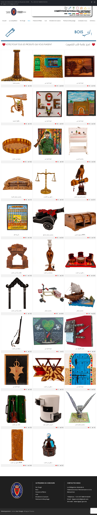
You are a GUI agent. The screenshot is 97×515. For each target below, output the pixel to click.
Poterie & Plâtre (37, 21)
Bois (29, 21)
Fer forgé (22, 21)
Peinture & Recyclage (69, 21)
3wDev (14, 511)
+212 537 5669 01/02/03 (82, 497)
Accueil (4, 21)
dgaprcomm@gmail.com (80, 499)
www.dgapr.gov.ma (80, 501)
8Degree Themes (29, 511)
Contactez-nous (82, 21)
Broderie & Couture (55, 21)
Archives (92, 21)
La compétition (13, 21)
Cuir (46, 21)
